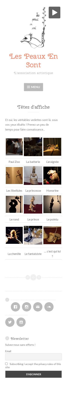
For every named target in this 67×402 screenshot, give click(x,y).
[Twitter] (10, 322)
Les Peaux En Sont (33, 60)
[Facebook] (16, 307)
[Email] (38, 307)
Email (8, 351)
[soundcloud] (49, 307)
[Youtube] (22, 322)
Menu (35, 87)
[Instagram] (27, 307)
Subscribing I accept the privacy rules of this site (33, 365)
